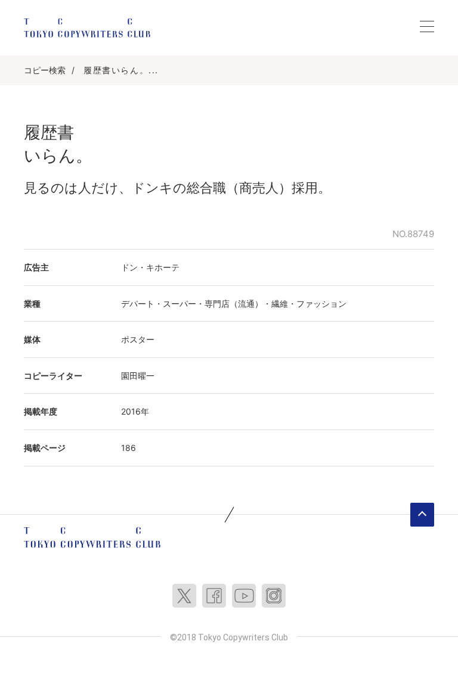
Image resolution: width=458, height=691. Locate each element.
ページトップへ (422, 515)
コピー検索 (45, 70)
